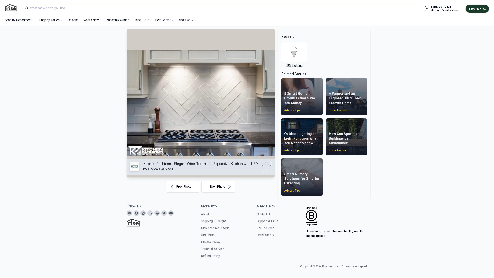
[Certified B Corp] (311, 216)
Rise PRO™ (142, 20)
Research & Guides (116, 20)
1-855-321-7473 (441, 6)
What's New (91, 20)
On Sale (73, 20)
